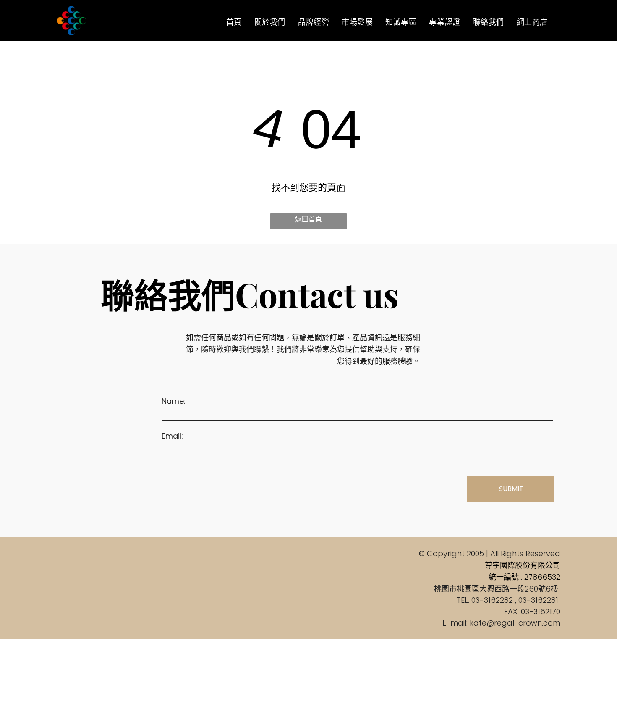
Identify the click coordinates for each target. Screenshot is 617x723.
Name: (174, 401)
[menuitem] (234, 22)
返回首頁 (308, 219)
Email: (172, 436)
